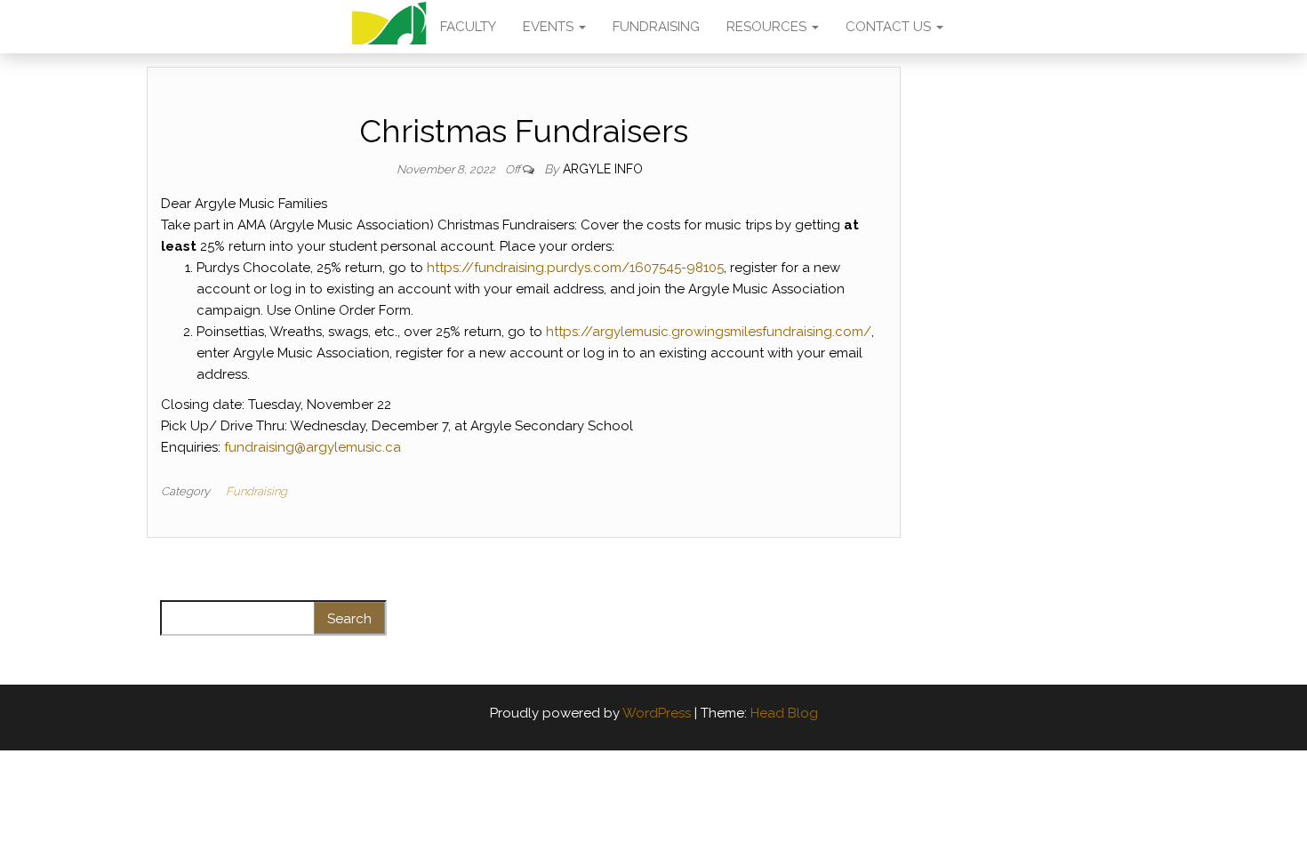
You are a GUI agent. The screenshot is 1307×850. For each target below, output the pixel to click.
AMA (389, 26)
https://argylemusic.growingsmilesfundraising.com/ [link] (708, 332)
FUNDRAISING (656, 27)
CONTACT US (890, 27)
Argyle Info (603, 169)
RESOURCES (768, 27)
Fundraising (256, 491)
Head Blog (784, 713)
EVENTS (550, 27)
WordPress (656, 713)
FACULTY (468, 27)
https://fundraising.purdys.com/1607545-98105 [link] (575, 268)
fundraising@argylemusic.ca (312, 447)
